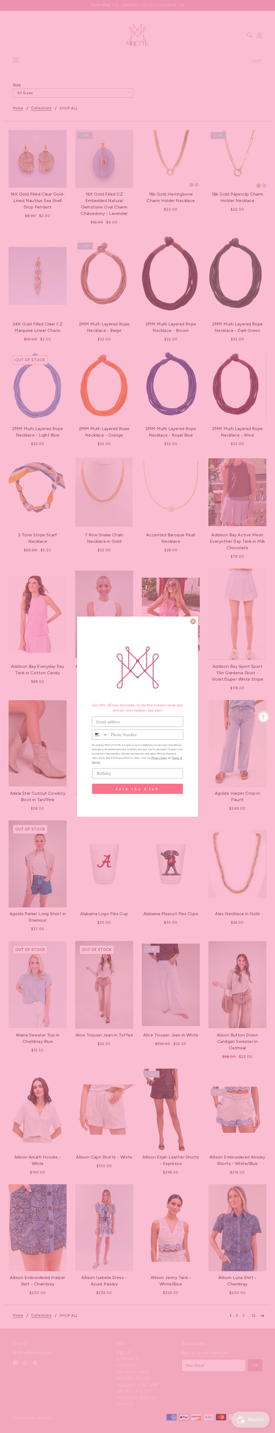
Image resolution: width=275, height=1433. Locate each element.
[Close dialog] (193, 621)
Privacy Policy (159, 758)
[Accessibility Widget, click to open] (264, 716)
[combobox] (100, 734)
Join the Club (137, 788)
